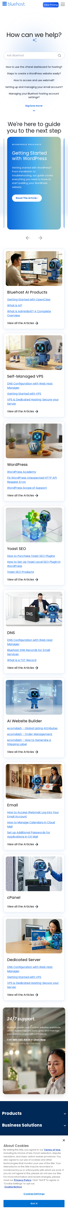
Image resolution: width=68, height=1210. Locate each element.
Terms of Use (52, 1149)
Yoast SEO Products (20, 572)
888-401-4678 (21, 1039)
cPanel (13, 897)
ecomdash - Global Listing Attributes (32, 728)
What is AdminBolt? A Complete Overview (29, 313)
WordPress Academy (21, 472)
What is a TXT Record (21, 660)
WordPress (17, 464)
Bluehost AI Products (27, 292)
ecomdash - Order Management (29, 734)
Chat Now (39, 1039)
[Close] (64, 1140)
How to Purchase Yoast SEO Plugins (31, 556)
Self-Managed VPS (25, 376)
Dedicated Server (24, 959)
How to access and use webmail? (34, 80)
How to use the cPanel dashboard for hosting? (34, 67)
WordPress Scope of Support (27, 488)
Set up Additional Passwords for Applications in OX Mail (28, 834)
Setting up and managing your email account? (34, 87)
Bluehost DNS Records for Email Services (28, 652)
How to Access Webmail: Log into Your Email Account (33, 814)
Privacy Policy (22, 1180)
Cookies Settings (34, 1193)
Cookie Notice (13, 1187)
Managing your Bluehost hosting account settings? (34, 95)
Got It (34, 1203)
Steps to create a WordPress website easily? (34, 73)
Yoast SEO (16, 548)
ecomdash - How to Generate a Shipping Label (29, 742)
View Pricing (51, 4)
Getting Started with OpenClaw (28, 300)
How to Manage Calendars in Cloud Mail (31, 824)
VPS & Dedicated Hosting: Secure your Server (33, 402)
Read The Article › (27, 198)
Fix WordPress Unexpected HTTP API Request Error (32, 480)
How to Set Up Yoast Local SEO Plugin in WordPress (34, 564)
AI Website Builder (24, 721)
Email (12, 805)
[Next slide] (40, 238)
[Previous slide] (28, 238)
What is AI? (14, 305)
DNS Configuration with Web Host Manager (30, 386)
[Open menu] (63, 4)
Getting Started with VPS (24, 394)
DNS (11, 632)
